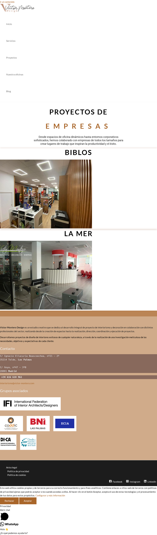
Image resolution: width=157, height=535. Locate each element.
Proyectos (11, 57)
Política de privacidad (18, 471)
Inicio (9, 23)
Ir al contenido (7, 1)
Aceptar (28, 500)
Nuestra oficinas (14, 74)
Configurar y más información (50, 495)
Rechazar (9, 500)
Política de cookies (16, 475)
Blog (8, 91)
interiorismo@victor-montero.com (17, 383)
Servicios (10, 40)
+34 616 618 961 (11, 377)
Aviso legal (11, 467)
